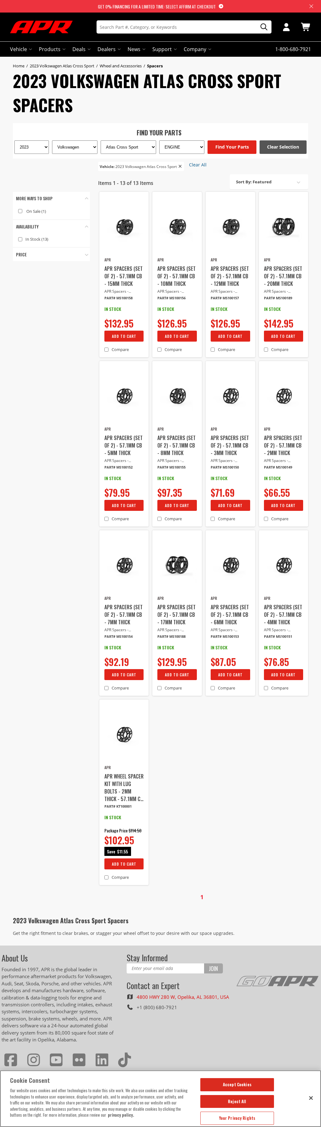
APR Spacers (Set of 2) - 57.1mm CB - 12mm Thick (230, 276)
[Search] (262, 27)
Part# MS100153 (225, 636)
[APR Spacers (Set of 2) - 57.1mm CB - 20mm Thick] (283, 227)
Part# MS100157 (225, 298)
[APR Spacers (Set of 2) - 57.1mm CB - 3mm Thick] (230, 396)
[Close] (311, 1098)
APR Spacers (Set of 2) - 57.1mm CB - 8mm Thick (176, 445)
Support (162, 49)
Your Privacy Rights (237, 1118)
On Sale (36, 211)
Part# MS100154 (118, 636)
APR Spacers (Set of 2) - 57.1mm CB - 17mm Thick (176, 614)
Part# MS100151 (278, 636)
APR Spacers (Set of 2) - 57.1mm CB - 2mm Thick (283, 445)
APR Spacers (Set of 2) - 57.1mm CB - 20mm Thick (283, 276)
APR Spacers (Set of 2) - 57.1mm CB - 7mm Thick (123, 614)
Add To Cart (124, 336)
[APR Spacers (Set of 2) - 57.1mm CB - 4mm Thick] (283, 565)
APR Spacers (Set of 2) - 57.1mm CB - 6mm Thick (230, 614)
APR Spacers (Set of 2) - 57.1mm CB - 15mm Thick (123, 276)
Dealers (106, 49)
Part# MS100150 (225, 467)
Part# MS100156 (171, 298)
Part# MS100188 (171, 636)
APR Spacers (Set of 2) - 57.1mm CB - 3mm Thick (230, 445)
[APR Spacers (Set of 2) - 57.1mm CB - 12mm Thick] (230, 227)
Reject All (237, 1101)
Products (50, 49)
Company (195, 49)
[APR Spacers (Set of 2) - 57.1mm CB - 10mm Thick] (177, 227)
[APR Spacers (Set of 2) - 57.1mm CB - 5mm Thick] (124, 396)
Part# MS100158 (118, 298)
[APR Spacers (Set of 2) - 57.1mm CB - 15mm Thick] (124, 227)
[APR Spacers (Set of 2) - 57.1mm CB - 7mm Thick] (124, 565)
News (134, 49)
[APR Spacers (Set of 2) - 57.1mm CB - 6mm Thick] (230, 565)
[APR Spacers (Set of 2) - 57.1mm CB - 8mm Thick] (177, 396)
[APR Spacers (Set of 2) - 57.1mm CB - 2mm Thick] (283, 396)
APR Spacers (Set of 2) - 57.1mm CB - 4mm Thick (283, 614)
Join (213, 968)
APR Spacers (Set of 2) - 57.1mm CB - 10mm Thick (176, 276)
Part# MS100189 (278, 298)
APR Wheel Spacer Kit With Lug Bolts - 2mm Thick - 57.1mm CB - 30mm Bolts (124, 788)
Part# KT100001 (118, 806)
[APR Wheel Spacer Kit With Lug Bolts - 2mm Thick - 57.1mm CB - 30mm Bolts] (124, 735)
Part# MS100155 (171, 467)
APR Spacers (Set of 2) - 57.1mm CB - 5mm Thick (123, 445)
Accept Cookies (237, 1084)
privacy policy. (121, 1115)
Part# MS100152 (118, 467)
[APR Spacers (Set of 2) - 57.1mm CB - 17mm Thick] (177, 565)
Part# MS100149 (278, 467)
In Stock (36, 239)
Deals (79, 49)
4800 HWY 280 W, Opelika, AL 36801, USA (183, 997)
